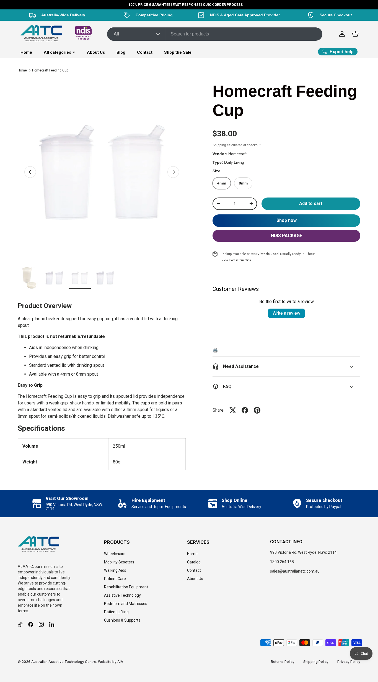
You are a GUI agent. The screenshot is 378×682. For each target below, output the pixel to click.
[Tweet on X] (233, 410)
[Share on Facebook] (245, 410)
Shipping (219, 145)
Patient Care (115, 578)
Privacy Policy (348, 662)
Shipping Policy (315, 662)
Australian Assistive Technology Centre (63, 662)
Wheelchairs (114, 554)
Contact (144, 52)
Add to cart (310, 203)
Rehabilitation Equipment (126, 587)
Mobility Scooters (119, 562)
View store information (236, 260)
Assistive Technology (122, 595)
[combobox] (214, 34)
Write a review (286, 313)
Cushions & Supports (122, 620)
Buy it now (286, 220)
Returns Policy (282, 662)
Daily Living (234, 162)
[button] (355, 34)
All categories (57, 52)
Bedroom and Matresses (125, 603)
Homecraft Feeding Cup (50, 70)
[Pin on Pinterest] (257, 410)
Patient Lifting (116, 612)
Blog (120, 52)
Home (26, 52)
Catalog (194, 562)
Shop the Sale (177, 52)
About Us (96, 52)
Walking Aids (115, 570)
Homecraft (237, 154)
